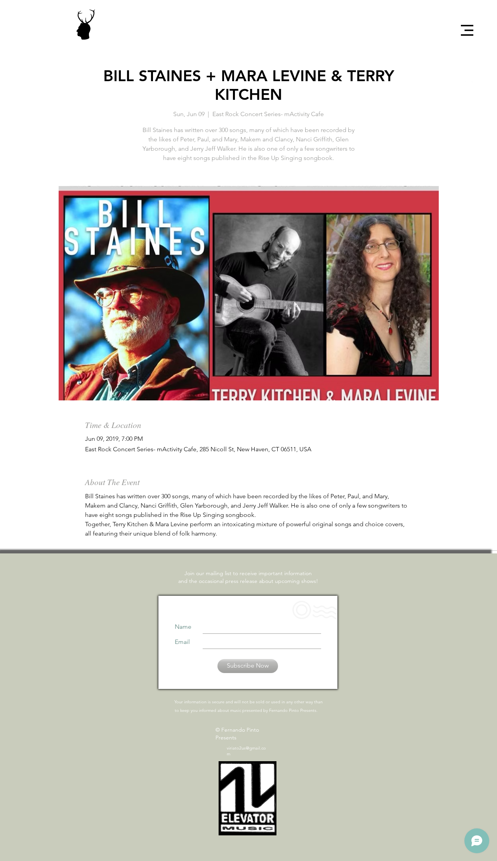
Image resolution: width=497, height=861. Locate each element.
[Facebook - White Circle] (469, 58)
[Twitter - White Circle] (469, 72)
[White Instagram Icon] (469, 85)
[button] (467, 30)
